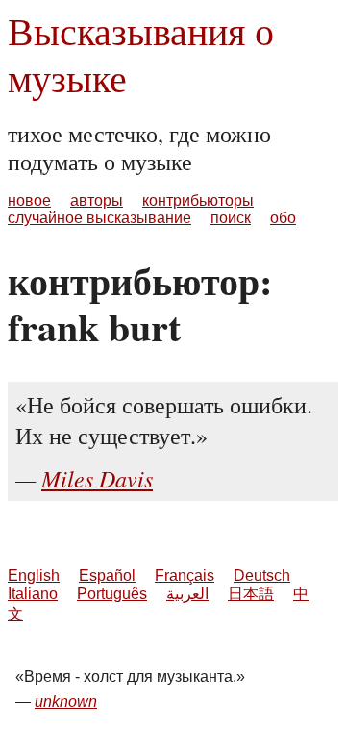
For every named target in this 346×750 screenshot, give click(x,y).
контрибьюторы (198, 200)
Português (112, 594)
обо (283, 218)
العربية (187, 594)
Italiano (33, 594)
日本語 (251, 594)
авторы (96, 200)
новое (29, 200)
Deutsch (262, 575)
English (34, 575)
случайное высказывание (99, 218)
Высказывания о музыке (141, 54)
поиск (230, 218)
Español (107, 575)
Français (184, 575)
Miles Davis (97, 477)
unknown (66, 701)
